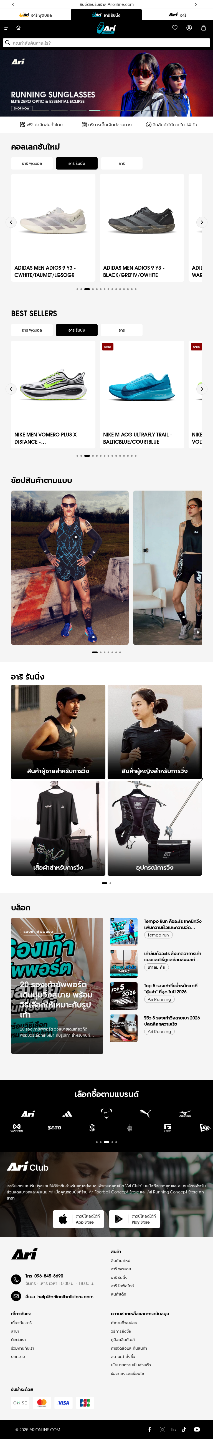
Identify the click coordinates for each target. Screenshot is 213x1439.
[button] (77, 289)
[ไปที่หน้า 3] (66, 1061)
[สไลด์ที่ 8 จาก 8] (172, 110)
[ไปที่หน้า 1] (28, 1061)
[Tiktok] (184, 1430)
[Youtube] (197, 1430)
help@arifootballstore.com (65, 1296)
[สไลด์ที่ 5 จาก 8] (116, 110)
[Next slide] (201, 222)
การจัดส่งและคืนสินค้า (129, 1348)
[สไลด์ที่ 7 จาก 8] (153, 110)
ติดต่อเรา (18, 1339)
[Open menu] (10, 28)
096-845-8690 (48, 1275)
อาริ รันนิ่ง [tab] (77, 163)
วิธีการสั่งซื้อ (121, 1331)
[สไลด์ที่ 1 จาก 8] (40, 110)
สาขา (15, 1331)
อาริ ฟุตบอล (121, 1268)
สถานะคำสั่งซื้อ (123, 1356)
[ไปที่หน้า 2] (47, 1061)
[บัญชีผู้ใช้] (189, 28)
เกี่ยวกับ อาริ (21, 1322)
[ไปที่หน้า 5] (116, 1142)
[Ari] (24, 1253)
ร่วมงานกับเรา (22, 1348)
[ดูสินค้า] (75, 537)
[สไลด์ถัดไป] (204, 83)
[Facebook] (149, 1430)
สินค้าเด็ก (118, 1294)
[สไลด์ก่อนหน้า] (9, 83)
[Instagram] (163, 1430)
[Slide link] (106, 83)
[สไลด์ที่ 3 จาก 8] (78, 110)
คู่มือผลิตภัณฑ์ (123, 1339)
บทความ (18, 1356)
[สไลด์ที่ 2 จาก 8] (59, 110)
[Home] (18, 28)
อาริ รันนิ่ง (119, 1277)
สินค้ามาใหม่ (120, 1260)
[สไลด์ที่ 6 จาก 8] (134, 110)
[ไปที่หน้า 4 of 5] (106, 1132)
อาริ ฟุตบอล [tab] (32, 163)
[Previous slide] (11, 222)
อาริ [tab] (122, 163)
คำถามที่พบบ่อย (124, 1322)
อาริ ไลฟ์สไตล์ (122, 1285)
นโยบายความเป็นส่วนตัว (131, 1364)
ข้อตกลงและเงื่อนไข (127, 1373)
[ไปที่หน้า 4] (85, 1061)
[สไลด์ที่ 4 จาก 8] (97, 110)
